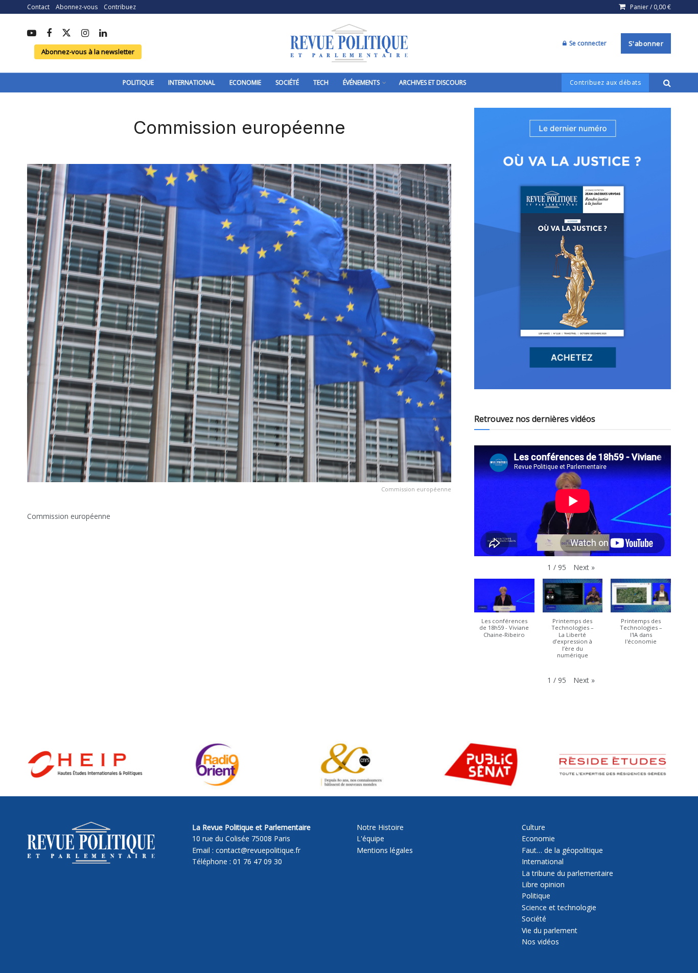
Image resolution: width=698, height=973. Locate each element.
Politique (138, 82)
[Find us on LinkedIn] (103, 34)
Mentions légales (385, 850)
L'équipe (370, 838)
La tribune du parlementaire (567, 873)
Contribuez (120, 7)
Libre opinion (543, 884)
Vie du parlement (549, 930)
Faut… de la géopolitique (562, 850)
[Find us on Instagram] (85, 34)
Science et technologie (559, 907)
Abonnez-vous (77, 7)
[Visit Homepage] (349, 43)
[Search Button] (667, 82)
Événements (361, 82)
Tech (321, 82)
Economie (245, 82)
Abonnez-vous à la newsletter (87, 51)
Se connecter (587, 43)
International (191, 82)
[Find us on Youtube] (31, 34)
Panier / (650, 7)
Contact (38, 7)
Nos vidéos (540, 941)
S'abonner (646, 43)
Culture (533, 827)
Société (287, 82)
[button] (584, 567)
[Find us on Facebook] (49, 34)
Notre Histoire (380, 827)
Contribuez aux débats (605, 82)
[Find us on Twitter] (66, 33)
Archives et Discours (432, 82)
